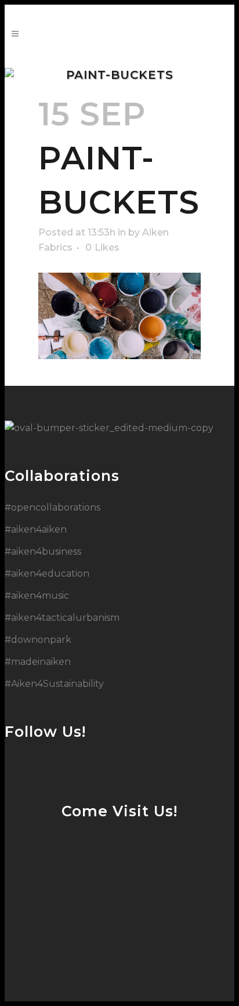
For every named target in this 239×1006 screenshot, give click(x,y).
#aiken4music (37, 595)
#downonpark (38, 639)
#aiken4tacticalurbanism (62, 617)
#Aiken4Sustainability (54, 683)
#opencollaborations (52, 507)
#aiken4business (43, 551)
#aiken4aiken (36, 529)
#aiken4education (47, 573)
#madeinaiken (38, 661)
